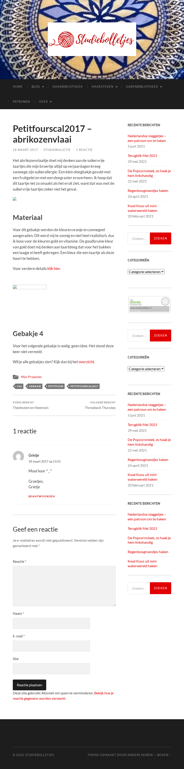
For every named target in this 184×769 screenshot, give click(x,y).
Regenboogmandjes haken (148, 190)
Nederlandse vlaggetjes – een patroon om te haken (147, 138)
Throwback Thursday (100, 405)
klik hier (53, 268)
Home (18, 86)
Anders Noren (140, 755)
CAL (19, 386)
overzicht (86, 361)
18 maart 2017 (25, 150)
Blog (36, 86)
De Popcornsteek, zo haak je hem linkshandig (149, 173)
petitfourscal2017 (84, 386)
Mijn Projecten (31, 377)
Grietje (33, 455)
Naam (18, 613)
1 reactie (84, 150)
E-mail (19, 636)
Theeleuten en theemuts (31, 405)
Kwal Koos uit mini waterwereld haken (142, 208)
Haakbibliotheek (68, 86)
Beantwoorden (41, 496)
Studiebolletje (57, 150)
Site (16, 658)
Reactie (19, 561)
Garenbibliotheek (142, 86)
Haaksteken (103, 86)
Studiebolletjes (39, 755)
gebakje (35, 386)
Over (43, 101)
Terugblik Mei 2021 (142, 155)
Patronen (21, 101)
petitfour (55, 386)
